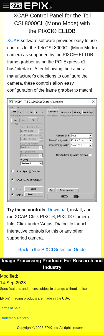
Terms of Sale (10, 308)
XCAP (13, 40)
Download (58, 209)
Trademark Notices (14, 318)
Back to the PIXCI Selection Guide (52, 249)
